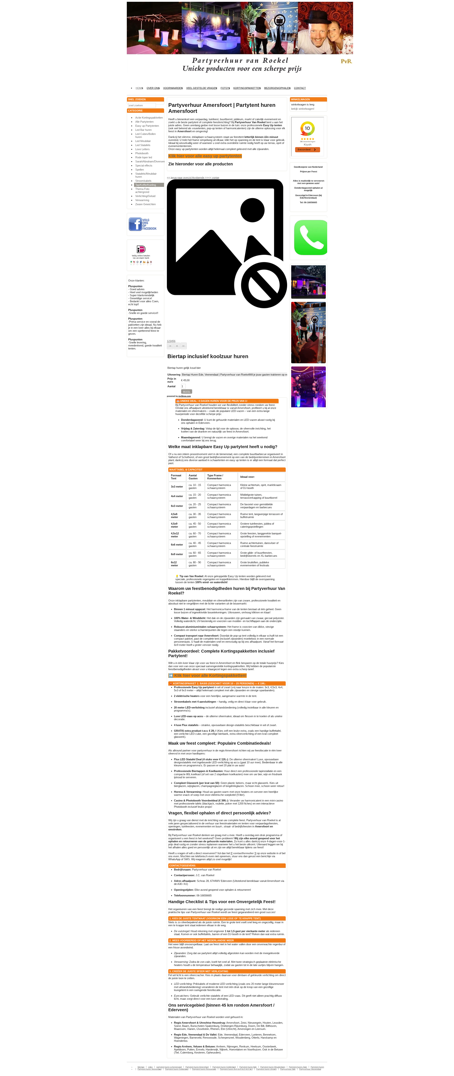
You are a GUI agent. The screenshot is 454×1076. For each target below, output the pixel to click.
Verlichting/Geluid (145, 196)
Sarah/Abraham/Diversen (149, 161)
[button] (170, 346)
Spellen (139, 169)
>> (206, 177)
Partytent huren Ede (248, 1067)
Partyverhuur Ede (287, 1069)
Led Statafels (142, 145)
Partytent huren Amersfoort (197, 1067)
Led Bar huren (143, 129)
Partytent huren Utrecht (266, 1069)
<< (210, 177)
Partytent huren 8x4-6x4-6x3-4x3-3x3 (236, 1069)
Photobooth (141, 153)
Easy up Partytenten (147, 125)
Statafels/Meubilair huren (146, 175)
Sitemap (140, 1067)
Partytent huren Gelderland (224, 1067)
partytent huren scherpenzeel (169, 1067)
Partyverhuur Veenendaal (310, 1069)
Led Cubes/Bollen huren (145, 135)
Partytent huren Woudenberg (272, 1067)
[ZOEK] (161, 105)
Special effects (143, 165)
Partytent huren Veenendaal (149, 1069)
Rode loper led (143, 157)
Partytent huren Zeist (298, 1067)
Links (150, 1067)
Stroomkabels (143, 180)
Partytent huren (317, 1067)
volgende (201, 177)
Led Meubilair (143, 141)
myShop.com (184, 396)
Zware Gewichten (145, 204)
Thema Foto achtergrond (142, 190)
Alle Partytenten (144, 121)
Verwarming (142, 200)
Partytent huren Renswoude (204, 1069)
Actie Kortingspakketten (149, 117)
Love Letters (142, 149)
